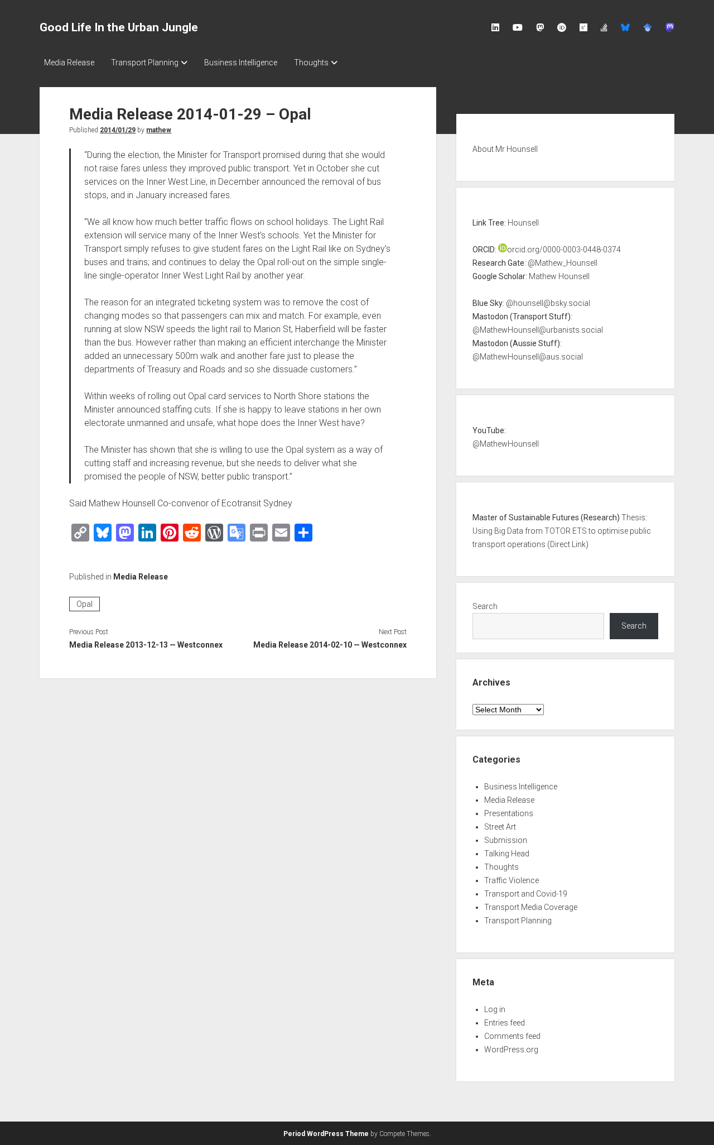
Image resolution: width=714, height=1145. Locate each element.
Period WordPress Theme (326, 1134)
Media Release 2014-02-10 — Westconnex (330, 644)
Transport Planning (144, 62)
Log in (494, 1009)
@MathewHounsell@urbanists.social (537, 329)
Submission (505, 840)
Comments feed (512, 1036)
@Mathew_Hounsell (562, 262)
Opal (84, 604)
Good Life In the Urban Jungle (119, 27)
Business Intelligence (240, 62)
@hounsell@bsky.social (548, 303)
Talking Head (506, 853)
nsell (531, 443)
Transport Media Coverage (530, 907)
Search (485, 606)
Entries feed (504, 1022)
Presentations (508, 813)
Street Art (500, 826)
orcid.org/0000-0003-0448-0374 (564, 249)
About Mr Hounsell (505, 149)
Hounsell (523, 222)
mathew (158, 130)
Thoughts (311, 62)
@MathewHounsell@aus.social (527, 356)
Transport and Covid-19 (525, 893)
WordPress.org (511, 1049)
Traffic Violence (511, 880)
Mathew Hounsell (559, 276)
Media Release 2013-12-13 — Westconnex (146, 644)
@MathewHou (497, 443)
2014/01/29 (118, 130)
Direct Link (568, 544)
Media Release (69, 62)
